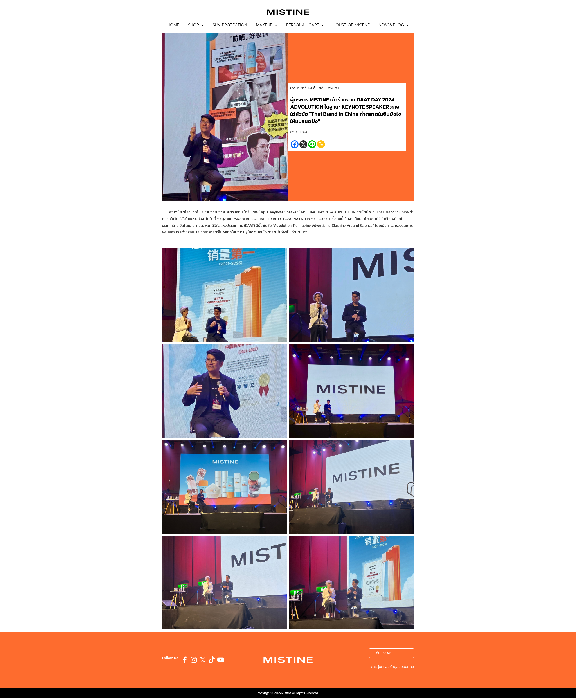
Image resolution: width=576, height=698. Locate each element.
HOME (173, 25)
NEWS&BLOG (391, 25)
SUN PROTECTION (230, 25)
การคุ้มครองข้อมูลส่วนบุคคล (392, 666)
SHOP (193, 25)
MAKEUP (264, 25)
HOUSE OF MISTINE (351, 25)
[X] (303, 144)
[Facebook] (295, 144)
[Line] (312, 144)
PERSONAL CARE (302, 25)
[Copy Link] (321, 144)
